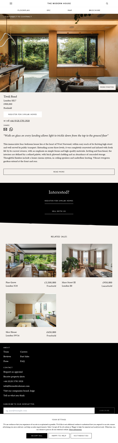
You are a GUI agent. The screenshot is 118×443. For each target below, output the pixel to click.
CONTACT (8, 367)
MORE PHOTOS (107, 87)
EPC (49, 10)
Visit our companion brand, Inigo (19, 390)
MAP (70, 10)
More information (75, 429)
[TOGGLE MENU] (11, 3)
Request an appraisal (13, 371)
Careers (23, 351)
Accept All (36, 436)
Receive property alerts (14, 376)
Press (5, 361)
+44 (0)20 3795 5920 (20, 120)
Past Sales (24, 356)
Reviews (7, 356)
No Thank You (81, 436)
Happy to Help (59, 436)
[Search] (107, 3)
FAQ (22, 361)
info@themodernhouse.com (16, 386)
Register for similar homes (22, 114)
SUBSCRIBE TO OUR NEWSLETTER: (19, 404)
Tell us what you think (14, 395)
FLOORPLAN (24, 10)
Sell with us (59, 211)
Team (6, 351)
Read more (59, 172)
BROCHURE (94, 10)
